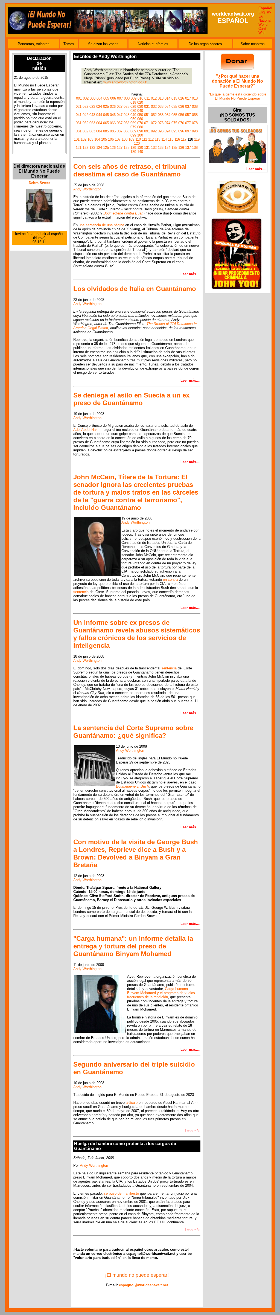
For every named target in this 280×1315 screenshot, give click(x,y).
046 (113, 115)
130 (140, 148)
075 (174, 123)
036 (181, 106)
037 (188, 106)
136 (181, 148)
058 (195, 115)
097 (188, 131)
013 (161, 98)
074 (167, 123)
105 (104, 139)
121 (78, 148)
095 (174, 131)
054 (167, 115)
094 (167, 131)
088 (126, 131)
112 (151, 139)
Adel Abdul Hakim (87, 430)
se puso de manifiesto (122, 1193)
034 (167, 106)
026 (113, 106)
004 (99, 98)
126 (113, 148)
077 (188, 123)
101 (77, 139)
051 (147, 115)
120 (137, 143)
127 (119, 148)
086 (113, 131)
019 (133, 102)
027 (119, 106)
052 (154, 115)
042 (85, 115)
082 (85, 131)
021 (78, 106)
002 (86, 98)
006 (113, 98)
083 (92, 131)
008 (127, 98)
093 (161, 131)
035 (174, 106)
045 (106, 115)
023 (92, 106)
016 (181, 98)
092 (154, 131)
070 (140, 123)
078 (195, 123)
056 (181, 115)
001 (79, 98)
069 (133, 123)
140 (140, 152)
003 (92, 98)
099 (133, 135)
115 (170, 139)
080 (140, 127)
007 (120, 98)
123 (92, 148)
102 (83, 139)
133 (161, 148)
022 (85, 106)
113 (157, 139)
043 (92, 115)
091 (147, 131)
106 (111, 139)
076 (181, 123)
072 (154, 123)
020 (140, 102)
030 (140, 106)
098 (195, 131)
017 (188, 98)
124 (99, 148)
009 (133, 98)
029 (133, 106)
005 (106, 98)
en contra (170, 579)
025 (106, 106)
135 (174, 148)
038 (195, 106)
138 (195, 148)
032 (154, 106)
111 (144, 139)
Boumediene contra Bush (123, 213)
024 (99, 106)
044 (99, 115)
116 (177, 139)
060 (140, 119)
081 (78, 131)
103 (90, 139)
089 (133, 131)
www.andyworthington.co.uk (125, 82)
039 (133, 111)
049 (133, 115)
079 (133, 127)
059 (133, 119)
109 (131, 139)
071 (147, 123)
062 (85, 123)
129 (133, 148)
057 (188, 115)
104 (97, 139)
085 (106, 131)
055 (174, 115)
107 (118, 139)
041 (78, 115)
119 (197, 139)
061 (78, 123)
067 (119, 123)
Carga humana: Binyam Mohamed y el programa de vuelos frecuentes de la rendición (161, 993)
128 (126, 148)
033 (161, 106)
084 (99, 131)
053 (161, 115)
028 (126, 106)
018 (195, 98)
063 (92, 123)
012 (154, 98)
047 (119, 115)
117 (183, 139)
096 (181, 131)
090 (140, 131)
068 (126, 123)
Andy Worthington (87, 189)
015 (174, 98)
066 (113, 123)
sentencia (81, 592)
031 (147, 106)
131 (147, 148)
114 (164, 139)
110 (138, 139)
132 (154, 148)
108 (124, 139)
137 (188, 148)
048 (126, 115)
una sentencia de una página (101, 225)
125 (106, 148)
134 (167, 148)
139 (133, 152)
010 (140, 98)
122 (85, 148)
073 (161, 123)
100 (140, 135)
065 (106, 123)
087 (119, 131)
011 (147, 98)
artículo (132, 1103)
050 (140, 115)
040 (140, 111)
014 (167, 98)
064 (99, 123)
